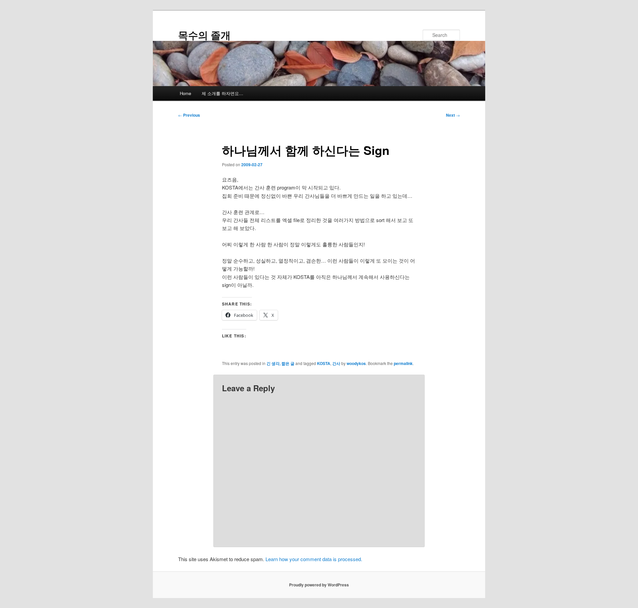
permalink (403, 363)
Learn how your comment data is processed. (314, 558)
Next (453, 115)
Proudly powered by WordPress (319, 585)
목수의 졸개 (204, 35)
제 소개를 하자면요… (222, 93)
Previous (189, 115)
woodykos (356, 363)
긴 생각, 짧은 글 (280, 363)
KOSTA (323, 363)
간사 (336, 363)
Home (185, 93)
